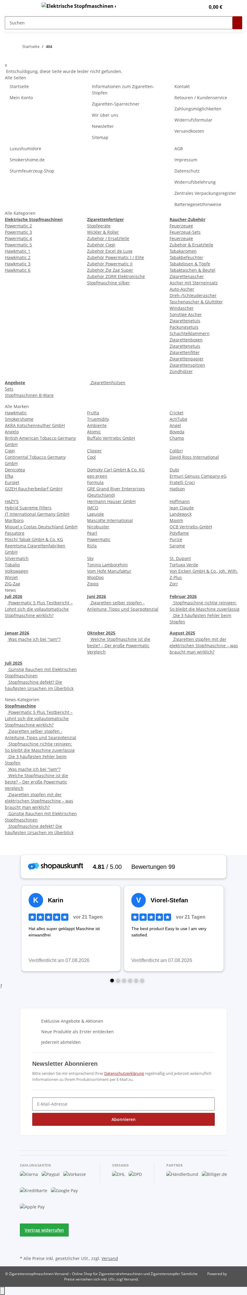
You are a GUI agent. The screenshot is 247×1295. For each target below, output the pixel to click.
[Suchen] (237, 22)
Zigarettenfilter (185, 352)
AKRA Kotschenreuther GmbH (35, 425)
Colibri (176, 451)
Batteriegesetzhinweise (197, 204)
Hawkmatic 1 (17, 251)
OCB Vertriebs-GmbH (191, 527)
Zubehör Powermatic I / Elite (115, 257)
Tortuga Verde (184, 565)
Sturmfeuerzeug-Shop (32, 171)
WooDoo (95, 577)
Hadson (177, 489)
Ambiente (97, 425)
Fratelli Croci (182, 482)
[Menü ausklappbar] (27, 7)
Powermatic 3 (18, 232)
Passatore (14, 533)
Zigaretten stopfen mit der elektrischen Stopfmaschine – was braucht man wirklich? (204, 645)
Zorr (174, 584)
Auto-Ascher (182, 289)
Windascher (182, 308)
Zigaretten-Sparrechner (115, 104)
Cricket (176, 413)
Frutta (93, 413)
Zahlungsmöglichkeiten (197, 109)
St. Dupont (180, 558)
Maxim (176, 520)
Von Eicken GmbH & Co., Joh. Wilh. (204, 571)
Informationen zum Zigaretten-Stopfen (123, 90)
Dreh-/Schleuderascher (193, 295)
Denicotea (15, 470)
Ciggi (10, 451)
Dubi (174, 470)
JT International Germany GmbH (37, 514)
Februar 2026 (183, 596)
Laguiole (95, 514)
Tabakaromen (183, 251)
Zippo (92, 584)
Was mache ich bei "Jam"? (34, 639)
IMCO (92, 508)
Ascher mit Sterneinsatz (194, 283)
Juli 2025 (13, 663)
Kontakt (182, 86)
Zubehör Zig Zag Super (110, 270)
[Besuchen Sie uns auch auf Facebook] (25, 1240)
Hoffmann (180, 501)
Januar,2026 (17, 633)
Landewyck (181, 514)
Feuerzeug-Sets (185, 232)
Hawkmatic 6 (17, 270)
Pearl (92, 533)
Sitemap (100, 137)
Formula (95, 482)
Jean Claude (182, 508)
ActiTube (178, 419)
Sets (9, 389)
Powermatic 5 (18, 245)
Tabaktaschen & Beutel (192, 270)
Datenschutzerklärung (124, 1073)
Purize (176, 539)
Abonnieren (123, 1119)
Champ (177, 438)
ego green (97, 476)
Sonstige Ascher (186, 314)
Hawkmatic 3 (17, 264)
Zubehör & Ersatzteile (191, 245)
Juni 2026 (96, 596)
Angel (175, 425)
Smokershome (19, 419)
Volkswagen (16, 571)
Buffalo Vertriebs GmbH (111, 438)
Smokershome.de (27, 160)
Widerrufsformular (193, 120)
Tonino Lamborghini (107, 565)
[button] (188, 7)
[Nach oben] (2, 1291)
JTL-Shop (235, 1273)
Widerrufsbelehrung (195, 182)
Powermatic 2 (18, 226)
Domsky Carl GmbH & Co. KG (116, 470)
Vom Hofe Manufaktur (109, 571)
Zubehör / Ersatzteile (108, 238)
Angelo (12, 432)
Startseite (19, 86)
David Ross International (194, 457)
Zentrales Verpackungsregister (205, 193)
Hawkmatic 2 (17, 257)
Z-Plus (176, 577)
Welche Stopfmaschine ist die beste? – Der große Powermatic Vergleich (118, 645)
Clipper (94, 451)
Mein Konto (21, 97)
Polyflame (179, 533)
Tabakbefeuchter (186, 257)
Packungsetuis (184, 327)
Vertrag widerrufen (44, 1230)
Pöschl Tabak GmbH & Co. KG (34, 539)
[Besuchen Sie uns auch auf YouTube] (25, 1247)
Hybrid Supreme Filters (28, 508)
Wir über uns (105, 115)
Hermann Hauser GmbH (111, 501)
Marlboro (14, 520)
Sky (90, 558)
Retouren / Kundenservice (200, 97)
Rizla (92, 546)
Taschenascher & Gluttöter (196, 302)
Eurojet (12, 482)
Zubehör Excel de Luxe (110, 251)
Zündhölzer (181, 371)
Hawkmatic (16, 413)
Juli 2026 (13, 596)
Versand (110, 1258)
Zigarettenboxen (186, 340)
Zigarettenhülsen (107, 382)
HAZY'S (12, 501)
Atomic (94, 432)
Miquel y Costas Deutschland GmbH (41, 527)
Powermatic (99, 539)
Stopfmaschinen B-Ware (29, 395)
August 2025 (182, 633)
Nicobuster (98, 527)
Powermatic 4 (18, 238)
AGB (178, 148)
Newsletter (103, 126)
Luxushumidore (25, 148)
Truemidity (98, 419)
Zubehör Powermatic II (110, 264)
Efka (9, 476)
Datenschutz (187, 171)
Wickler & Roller (103, 232)
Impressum (185, 160)
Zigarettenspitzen (187, 365)
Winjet (11, 577)
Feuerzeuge (181, 226)
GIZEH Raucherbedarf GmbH (33, 489)
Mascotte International (110, 520)
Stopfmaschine (20, 706)
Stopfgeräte (99, 226)
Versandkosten (189, 131)
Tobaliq (12, 565)
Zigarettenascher (187, 276)
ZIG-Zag (12, 584)
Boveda (177, 432)
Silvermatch (17, 558)
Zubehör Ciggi (101, 245)
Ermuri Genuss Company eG (198, 476)
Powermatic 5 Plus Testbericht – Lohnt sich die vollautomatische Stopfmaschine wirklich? (39, 609)
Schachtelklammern (190, 333)
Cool (91, 457)
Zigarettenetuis (185, 321)
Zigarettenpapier (187, 359)
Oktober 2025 (101, 633)
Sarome (177, 546)
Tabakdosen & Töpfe (190, 264)
